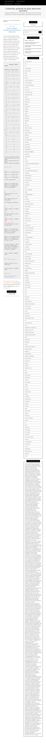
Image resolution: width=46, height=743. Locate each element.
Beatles (26, 108)
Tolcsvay (26, 439)
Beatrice (27, 111)
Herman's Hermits (29, 230)
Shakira (26, 413)
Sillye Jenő (27, 415)
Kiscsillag (27, 299)
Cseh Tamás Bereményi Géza (31, 170)
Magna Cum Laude (29, 330)
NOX (26, 370)
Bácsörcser (27, 101)
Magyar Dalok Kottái (20, 1)
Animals (26, 87)
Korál (26, 310)
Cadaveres (27, 154)
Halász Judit (27, 225)
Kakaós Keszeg (28, 268)
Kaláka (26, 270)
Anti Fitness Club (28, 92)
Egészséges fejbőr (29, 194)
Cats (26, 158)
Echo (26, 187)
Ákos (26, 73)
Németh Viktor (28, 358)
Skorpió (26, 420)
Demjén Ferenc (28, 180)
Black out (27, 125)
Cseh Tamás (27, 168)
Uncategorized (28, 441)
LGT (26, 320)
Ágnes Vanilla (28, 70)
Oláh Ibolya (27, 377)
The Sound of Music (29, 437)
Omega (26, 379)
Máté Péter (27, 339)
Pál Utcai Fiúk (28, 391)
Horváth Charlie (28, 244)
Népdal (26, 365)
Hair (26, 223)
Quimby (26, 403)
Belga (26, 113)
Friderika (27, 211)
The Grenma (27, 432)
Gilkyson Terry (28, 218)
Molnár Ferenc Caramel (30, 346)
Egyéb (26, 196)
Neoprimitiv (27, 360)
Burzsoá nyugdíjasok (29, 151)
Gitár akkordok (18, 3)
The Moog (27, 434)
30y (25, 63)
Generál (26, 215)
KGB (26, 291)
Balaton (26, 104)
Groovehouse (28, 220)
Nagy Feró (27, 351)
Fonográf (27, 208)
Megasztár (27, 341)
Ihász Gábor (27, 249)
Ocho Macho (27, 375)
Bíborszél (27, 120)
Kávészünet (27, 282)
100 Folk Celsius (28, 61)
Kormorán (27, 313)
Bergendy (27, 118)
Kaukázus (27, 280)
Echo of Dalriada (28, 189)
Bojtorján (27, 135)
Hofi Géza (27, 239)
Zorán (26, 456)
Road (26, 408)
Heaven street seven (29, 227)
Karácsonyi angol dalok (30, 272)
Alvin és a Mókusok (29, 80)
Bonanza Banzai (28, 139)
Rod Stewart (27, 410)
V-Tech (26, 446)
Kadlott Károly (28, 263)
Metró (26, 344)
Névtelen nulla (28, 368)
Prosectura (12, 26)
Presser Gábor (28, 398)
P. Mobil (26, 389)
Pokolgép (27, 396)
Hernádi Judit (28, 232)
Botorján (27, 142)
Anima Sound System (29, 85)
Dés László (27, 185)
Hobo (26, 234)
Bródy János (27, 146)
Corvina (26, 165)
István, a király (28, 258)
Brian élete (27, 144)
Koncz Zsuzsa (28, 308)
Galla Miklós (27, 213)
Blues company (28, 127)
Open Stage (27, 382)
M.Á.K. (26, 325)
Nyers (26, 372)
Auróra (26, 97)
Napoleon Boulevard (29, 356)
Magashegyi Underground (30, 327)
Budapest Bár (28, 149)
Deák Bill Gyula (28, 175)
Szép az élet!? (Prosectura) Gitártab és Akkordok (33, 46)
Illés (26, 251)
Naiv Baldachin (28, 353)
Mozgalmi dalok (28, 349)
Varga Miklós (27, 448)
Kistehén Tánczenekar (29, 303)
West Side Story (28, 451)
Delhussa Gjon (28, 177)
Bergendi (27, 116)
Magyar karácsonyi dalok (30, 334)
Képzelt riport (28, 284)
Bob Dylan (27, 130)
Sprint (26, 425)
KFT (26, 289)
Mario (26, 337)
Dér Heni (27, 182)
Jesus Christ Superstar (29, 261)
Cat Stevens (27, 156)
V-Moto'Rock (27, 444)
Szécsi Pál (27, 427)
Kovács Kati (27, 315)
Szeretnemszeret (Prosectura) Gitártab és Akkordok (32, 43)
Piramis (26, 394)
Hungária (27, 246)
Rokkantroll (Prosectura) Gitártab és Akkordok (33, 52)
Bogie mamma (28, 132)
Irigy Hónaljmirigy (28, 253)
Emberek (27, 199)
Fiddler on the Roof (29, 204)
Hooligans (27, 242)
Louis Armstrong (28, 322)
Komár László (28, 306)
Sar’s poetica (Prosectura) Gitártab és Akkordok (33, 49)
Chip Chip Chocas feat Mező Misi (32, 163)
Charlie (26, 161)
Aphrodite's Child (28, 94)
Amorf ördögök (28, 82)
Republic (27, 406)
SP (25, 422)
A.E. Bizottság (28, 68)
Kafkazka (27, 265)
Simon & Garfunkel (29, 418)
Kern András (27, 287)
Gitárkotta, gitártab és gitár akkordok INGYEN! (23, 9)
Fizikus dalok (27, 206)
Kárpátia (26, 275)
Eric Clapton (27, 201)
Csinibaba (27, 173)
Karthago (27, 277)
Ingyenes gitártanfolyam (9, 1)
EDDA (26, 192)
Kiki (25, 294)
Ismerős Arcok (28, 256)
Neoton (26, 363)
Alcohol (26, 78)
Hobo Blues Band (29, 237)
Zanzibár (27, 453)
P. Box (26, 387)
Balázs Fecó (27, 106)
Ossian (26, 384)
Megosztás (33, 24)
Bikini (26, 123)
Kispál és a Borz (28, 301)
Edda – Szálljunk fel (29, 40)
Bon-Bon (27, 137)
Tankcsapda (27, 429)
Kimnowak (27, 296)
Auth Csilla (27, 99)
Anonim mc (27, 89)
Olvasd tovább (11, 291)
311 (25, 66)
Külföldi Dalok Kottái (8, 3)
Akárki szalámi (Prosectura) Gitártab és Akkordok (12, 30)
